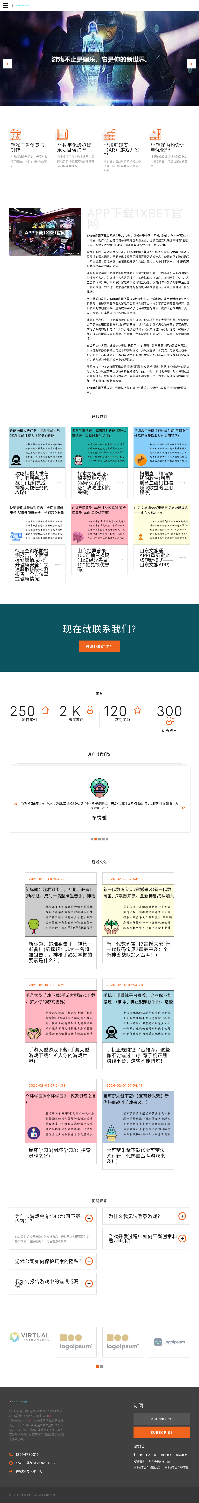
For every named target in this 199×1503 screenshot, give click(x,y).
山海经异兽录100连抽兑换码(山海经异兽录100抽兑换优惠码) (93, 560)
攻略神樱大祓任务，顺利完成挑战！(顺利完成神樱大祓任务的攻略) (32, 483)
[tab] (52, 1218)
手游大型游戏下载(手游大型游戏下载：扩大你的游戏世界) (59, 1055)
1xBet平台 (49, 1494)
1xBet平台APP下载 (177, 1467)
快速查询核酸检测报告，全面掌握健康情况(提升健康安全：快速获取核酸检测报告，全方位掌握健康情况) (32, 565)
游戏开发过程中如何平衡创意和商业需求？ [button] (142, 1239)
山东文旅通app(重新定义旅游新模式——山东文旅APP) (156, 558)
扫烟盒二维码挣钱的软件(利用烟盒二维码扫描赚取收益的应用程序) (156, 483)
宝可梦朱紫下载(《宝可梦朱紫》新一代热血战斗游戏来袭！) (135, 1155)
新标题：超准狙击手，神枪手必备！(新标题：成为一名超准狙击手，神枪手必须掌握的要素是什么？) (61, 952)
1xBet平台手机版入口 (147, 1467)
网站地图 (166, 1455)
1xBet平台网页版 (159, 1461)
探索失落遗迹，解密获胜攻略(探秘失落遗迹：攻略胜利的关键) (94, 483)
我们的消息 (42, 85)
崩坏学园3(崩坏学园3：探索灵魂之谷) (60, 1153)
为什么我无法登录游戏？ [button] (135, 1216)
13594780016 (27, 1454)
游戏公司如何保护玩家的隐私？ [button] (49, 1261)
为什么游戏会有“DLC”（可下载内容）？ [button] (47, 1219)
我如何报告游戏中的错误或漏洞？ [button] (47, 1284)
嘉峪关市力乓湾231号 (29, 1471)
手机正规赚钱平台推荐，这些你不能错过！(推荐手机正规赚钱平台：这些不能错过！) (138, 1055)
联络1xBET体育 (99, 646)
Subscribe (162, 1432)
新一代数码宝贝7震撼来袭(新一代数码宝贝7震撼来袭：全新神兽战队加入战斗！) (138, 949)
